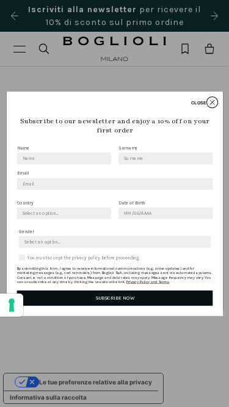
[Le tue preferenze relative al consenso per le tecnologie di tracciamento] (11, 305)
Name (22, 147)
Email (22, 173)
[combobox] (61, 212)
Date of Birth (131, 202)
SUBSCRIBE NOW (114, 298)
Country (24, 202)
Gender (26, 231)
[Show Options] (104, 212)
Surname (127, 147)
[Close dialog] (211, 101)
